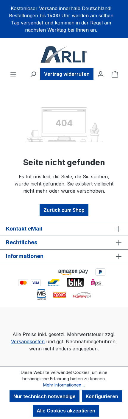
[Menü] (13, 74)
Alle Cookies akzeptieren (66, 411)
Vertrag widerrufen (67, 74)
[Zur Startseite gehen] (64, 54)
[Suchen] (33, 74)
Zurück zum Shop (64, 210)
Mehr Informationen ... (64, 384)
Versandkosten (28, 341)
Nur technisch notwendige (44, 396)
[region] (64, 19)
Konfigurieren (102, 396)
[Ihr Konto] (100, 74)
